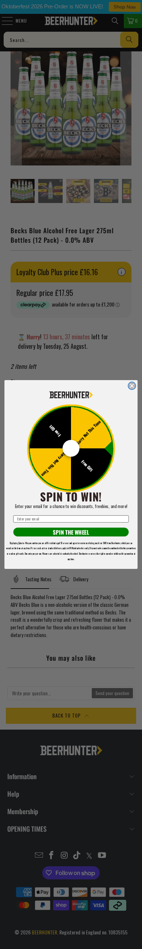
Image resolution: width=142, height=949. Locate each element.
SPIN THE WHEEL (71, 532)
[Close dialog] (132, 386)
